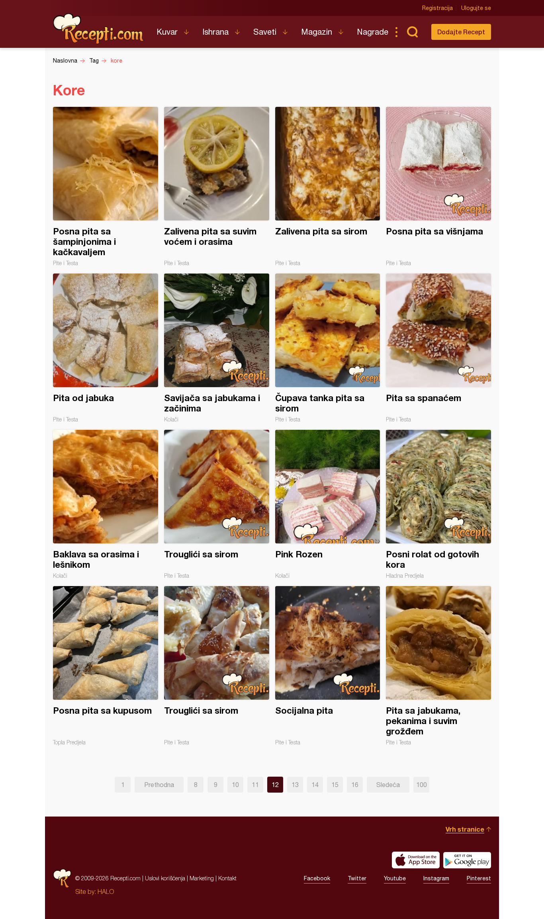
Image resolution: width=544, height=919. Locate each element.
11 (255, 784)
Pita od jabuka (105, 348)
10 (235, 784)
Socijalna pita (327, 666)
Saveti (264, 31)
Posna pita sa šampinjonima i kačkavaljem (105, 186)
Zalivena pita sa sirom (327, 186)
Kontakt (227, 878)
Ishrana (215, 31)
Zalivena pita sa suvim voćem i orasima (216, 186)
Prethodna (159, 784)
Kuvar (167, 31)
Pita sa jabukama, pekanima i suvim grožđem (438, 666)
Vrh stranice (465, 829)
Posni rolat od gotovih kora (438, 504)
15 (335, 784)
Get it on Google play (467, 860)
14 (315, 784)
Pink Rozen (327, 504)
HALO (106, 891)
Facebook (317, 878)
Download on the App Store (416, 860)
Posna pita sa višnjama (438, 186)
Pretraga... (412, 31)
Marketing (202, 878)
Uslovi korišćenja (165, 878)
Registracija (437, 8)
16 (354, 784)
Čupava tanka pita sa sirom (327, 348)
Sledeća (388, 784)
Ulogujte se (476, 8)
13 (295, 784)
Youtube (395, 878)
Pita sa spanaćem (438, 348)
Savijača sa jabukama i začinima (216, 348)
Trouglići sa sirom (216, 504)
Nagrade (372, 31)
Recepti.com (99, 28)
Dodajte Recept (461, 31)
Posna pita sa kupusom (105, 666)
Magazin (316, 31)
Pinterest (479, 878)
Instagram (436, 878)
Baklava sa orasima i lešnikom (105, 504)
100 (421, 784)
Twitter (357, 878)
